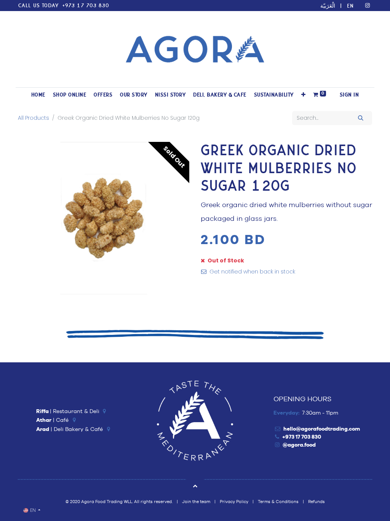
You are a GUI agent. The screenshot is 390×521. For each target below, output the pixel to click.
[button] (303, 95)
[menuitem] (38, 95)
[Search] (361, 118)
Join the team (196, 501)
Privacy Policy (234, 501)
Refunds (316, 501)
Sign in (349, 94)
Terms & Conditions (278, 501)
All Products (33, 118)
